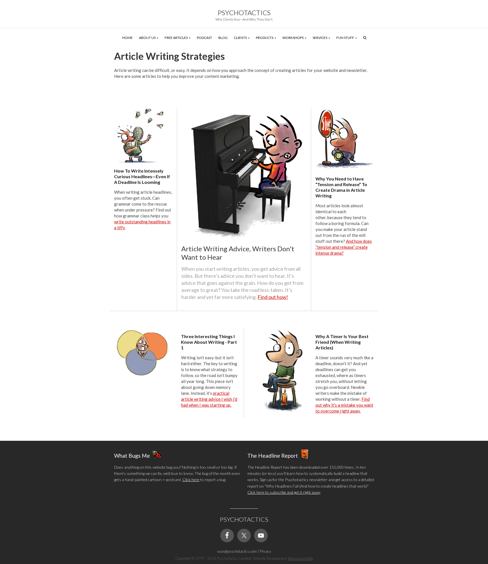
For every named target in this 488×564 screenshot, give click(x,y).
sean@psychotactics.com (237, 551)
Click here (190, 479)
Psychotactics (244, 12)
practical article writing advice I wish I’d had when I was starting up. (209, 399)
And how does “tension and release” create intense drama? (343, 247)
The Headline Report (272, 455)
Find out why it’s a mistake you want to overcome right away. (344, 404)
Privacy (265, 551)
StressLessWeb (300, 558)
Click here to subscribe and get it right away (284, 492)
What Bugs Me (132, 455)
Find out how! (273, 297)
